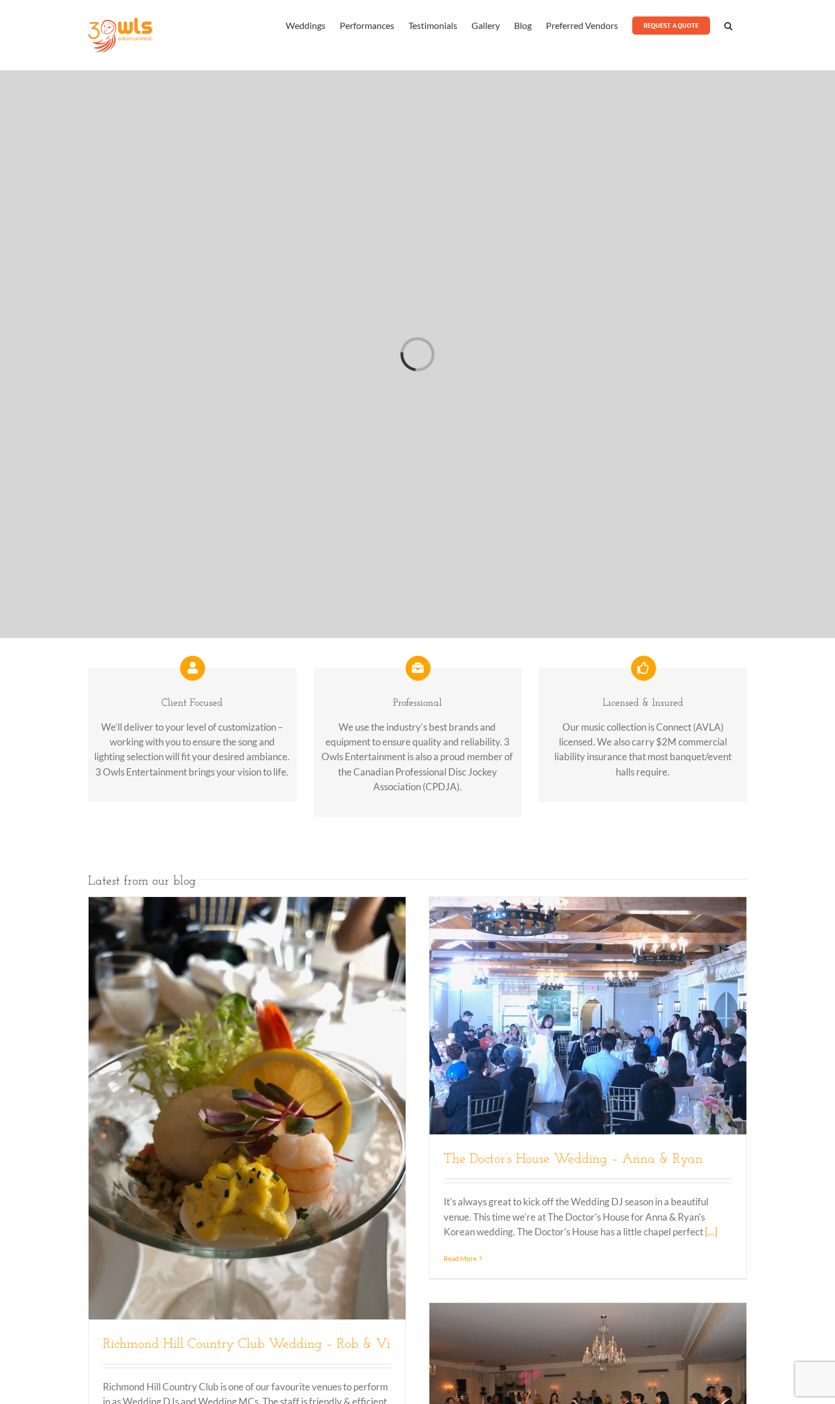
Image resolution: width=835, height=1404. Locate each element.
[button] (728, 24)
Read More (460, 1258)
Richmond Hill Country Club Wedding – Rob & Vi (246, 1344)
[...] (711, 1232)
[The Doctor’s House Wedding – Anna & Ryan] (587, 1016)
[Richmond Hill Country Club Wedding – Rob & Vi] (247, 1108)
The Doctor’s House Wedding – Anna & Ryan (573, 1159)
